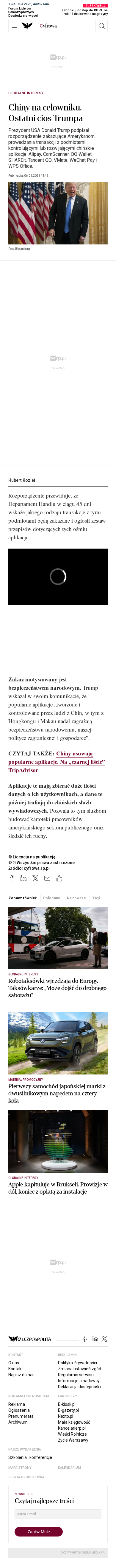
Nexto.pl (65, 1416)
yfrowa (48, 26)
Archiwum (18, 1422)
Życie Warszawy (73, 1440)
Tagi (96, 898)
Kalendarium (69, 1468)
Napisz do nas (21, 1374)
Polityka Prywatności (77, 1362)
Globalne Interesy (25, 93)
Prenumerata (21, 1416)
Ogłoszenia (19, 1410)
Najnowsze (76, 898)
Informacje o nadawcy (79, 1380)
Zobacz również (22, 898)
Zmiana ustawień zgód (79, 1368)
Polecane (51, 898)
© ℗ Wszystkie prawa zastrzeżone (41, 862)
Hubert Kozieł (21, 480)
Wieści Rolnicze (72, 1434)
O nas (13, 1362)
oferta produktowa (26, 1477)
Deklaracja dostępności (79, 1386)
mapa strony (20, 1468)
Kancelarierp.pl (72, 1428)
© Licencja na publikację (32, 857)
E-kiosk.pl (67, 1404)
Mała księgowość (74, 1422)
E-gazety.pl (68, 1410)
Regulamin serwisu (76, 1374)
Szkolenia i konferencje (30, 1457)
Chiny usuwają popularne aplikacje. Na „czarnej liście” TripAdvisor (56, 761)
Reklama (16, 1404)
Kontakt (15, 1368)
